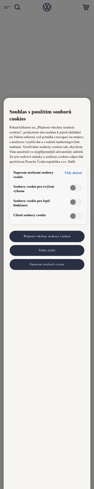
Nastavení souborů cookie (47, 264)
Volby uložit (47, 250)
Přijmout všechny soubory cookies (47, 236)
